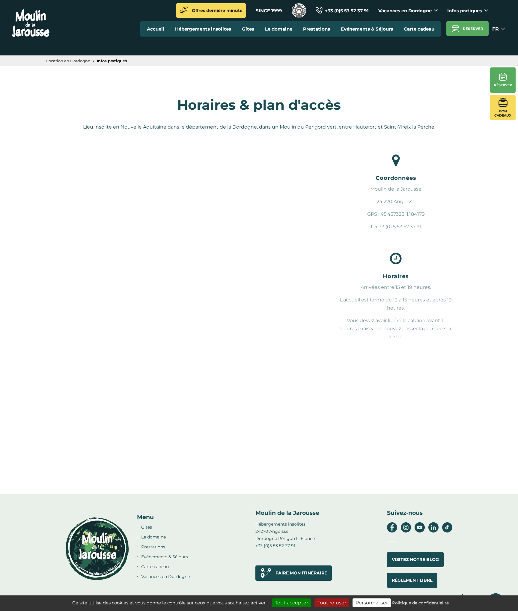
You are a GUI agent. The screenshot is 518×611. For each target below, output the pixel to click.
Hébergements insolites (203, 29)
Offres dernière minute (217, 10)
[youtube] (420, 531)
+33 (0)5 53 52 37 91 (347, 10)
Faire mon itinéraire (301, 573)
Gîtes (248, 29)
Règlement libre (412, 580)
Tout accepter (291, 603)
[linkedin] (433, 531)
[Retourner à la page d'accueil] (30, 35)
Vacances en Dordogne (405, 10)
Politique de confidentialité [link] (420, 603)
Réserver (473, 28)
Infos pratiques (464, 10)
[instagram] (406, 531)
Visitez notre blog (415, 559)
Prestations (316, 29)
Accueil (155, 29)
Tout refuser (331, 603)
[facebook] (392, 531)
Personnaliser (372, 603)
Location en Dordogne (68, 60)
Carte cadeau (419, 29)
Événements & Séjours (367, 29)
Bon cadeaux (502, 113)
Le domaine (278, 29)
